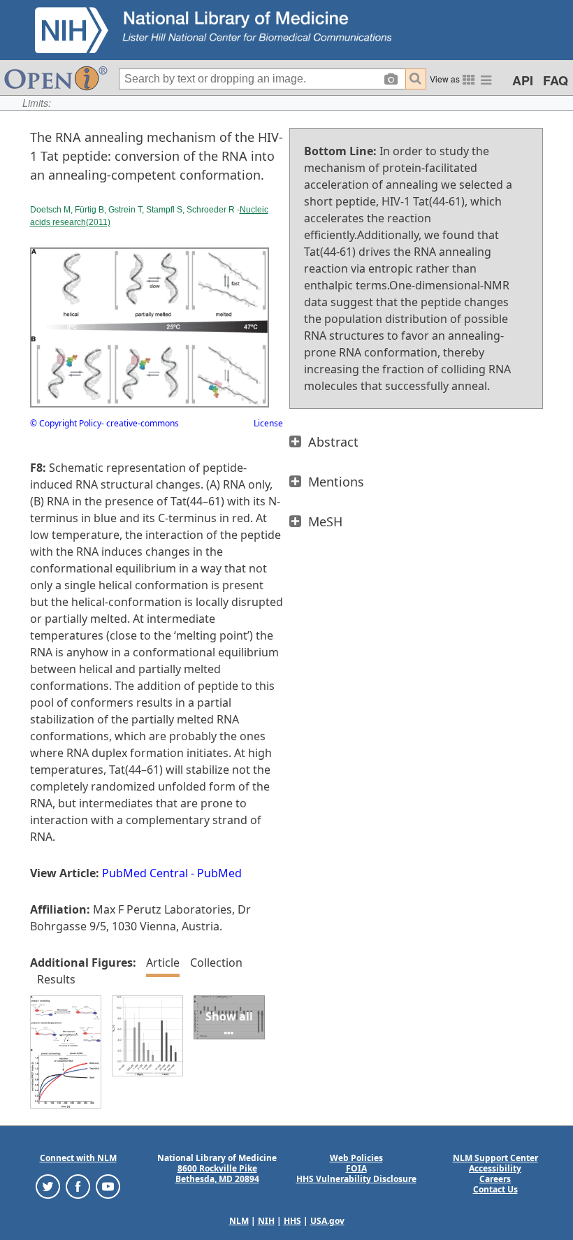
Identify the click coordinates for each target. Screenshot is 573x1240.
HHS (292, 1221)
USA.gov (327, 1221)
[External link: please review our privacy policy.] (48, 1186)
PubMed (219, 873)
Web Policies (356, 1158)
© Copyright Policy (65, 423)
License (268, 423)
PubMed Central (145, 873)
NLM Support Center (495, 1158)
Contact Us (495, 1189)
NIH (266, 1221)
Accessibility (495, 1168)
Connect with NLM (78, 1158)
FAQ (555, 80)
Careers (495, 1179)
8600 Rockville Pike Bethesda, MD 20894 (217, 1173)
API (522, 80)
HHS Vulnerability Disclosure (356, 1179)
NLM (239, 1221)
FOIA (356, 1168)
